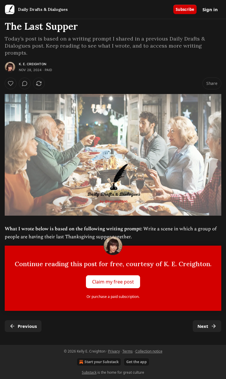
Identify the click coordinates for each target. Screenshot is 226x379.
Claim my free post (113, 282)
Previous (27, 326)
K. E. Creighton (32, 64)
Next (202, 326)
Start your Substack (101, 361)
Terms (127, 351)
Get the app (136, 361)
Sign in (210, 9)
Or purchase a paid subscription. (113, 296)
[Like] (10, 83)
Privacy (114, 351)
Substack (89, 372)
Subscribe (185, 9)
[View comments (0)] (25, 83)
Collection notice (148, 351)
